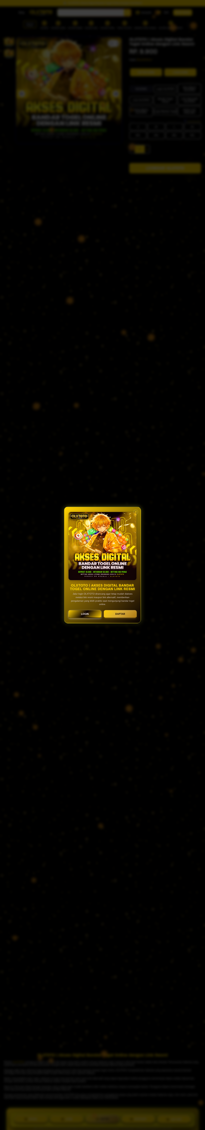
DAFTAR (120, 614)
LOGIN (85, 614)
